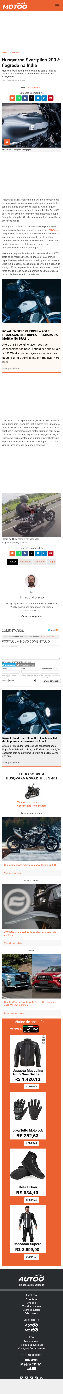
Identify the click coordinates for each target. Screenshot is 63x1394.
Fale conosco (31, 1313)
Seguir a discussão (58, 630)
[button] (12, 98)
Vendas (21, 802)
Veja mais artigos (30, 616)
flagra (52, 561)
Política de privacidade (31, 1345)
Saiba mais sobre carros (15, 1013)
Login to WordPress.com (25, 664)
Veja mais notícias (12, 873)
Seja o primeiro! (47, 637)
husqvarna (25, 561)
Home (5, 53)
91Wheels (53, 230)
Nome (4, 669)
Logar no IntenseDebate (9, 664)
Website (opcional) (49, 669)
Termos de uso (31, 1341)
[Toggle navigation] (57, 5)
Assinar (5, 680)
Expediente (31, 1299)
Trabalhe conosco (31, 1306)
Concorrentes (24, 805)
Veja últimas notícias (13, 943)
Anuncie (31, 1302)
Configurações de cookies (31, 1348)
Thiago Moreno (33, 87)
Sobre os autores (31, 1309)
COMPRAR (31, 1086)
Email (23, 669)
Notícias (15, 53)
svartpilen (40, 561)
